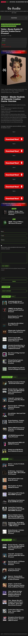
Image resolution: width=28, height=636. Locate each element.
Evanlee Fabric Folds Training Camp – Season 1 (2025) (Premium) (15, 611)
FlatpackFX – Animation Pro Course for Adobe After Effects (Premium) (16, 399)
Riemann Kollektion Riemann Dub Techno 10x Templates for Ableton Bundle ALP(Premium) (16, 516)
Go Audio (14, 8)
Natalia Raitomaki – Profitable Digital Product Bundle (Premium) (16, 531)
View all (13, 296)
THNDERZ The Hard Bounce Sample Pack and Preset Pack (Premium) (16, 310)
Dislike (4, 44)
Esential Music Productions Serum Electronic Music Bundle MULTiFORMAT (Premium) (16, 509)
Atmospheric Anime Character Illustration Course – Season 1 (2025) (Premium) (16, 618)
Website (2, 239)
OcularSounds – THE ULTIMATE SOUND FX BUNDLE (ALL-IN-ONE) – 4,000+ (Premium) (16, 524)
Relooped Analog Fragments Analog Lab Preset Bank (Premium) (15, 361)
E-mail (2, 235)
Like (4, 42)
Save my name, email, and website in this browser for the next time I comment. (13, 248)
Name (2, 231)
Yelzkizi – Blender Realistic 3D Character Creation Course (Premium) (11, 31)
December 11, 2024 (5, 35)
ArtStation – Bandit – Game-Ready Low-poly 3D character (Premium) (16, 212)
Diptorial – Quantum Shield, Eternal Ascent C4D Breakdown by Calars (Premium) (16, 577)
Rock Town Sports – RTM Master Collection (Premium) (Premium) (16, 407)
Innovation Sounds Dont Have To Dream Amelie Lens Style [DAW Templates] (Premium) (16, 347)
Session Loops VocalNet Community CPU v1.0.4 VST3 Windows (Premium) (15, 339)
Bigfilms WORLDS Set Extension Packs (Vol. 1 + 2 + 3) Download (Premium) (16, 429)
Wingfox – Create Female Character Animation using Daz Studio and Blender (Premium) (16, 585)
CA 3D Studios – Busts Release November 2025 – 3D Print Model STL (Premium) (16, 472)
